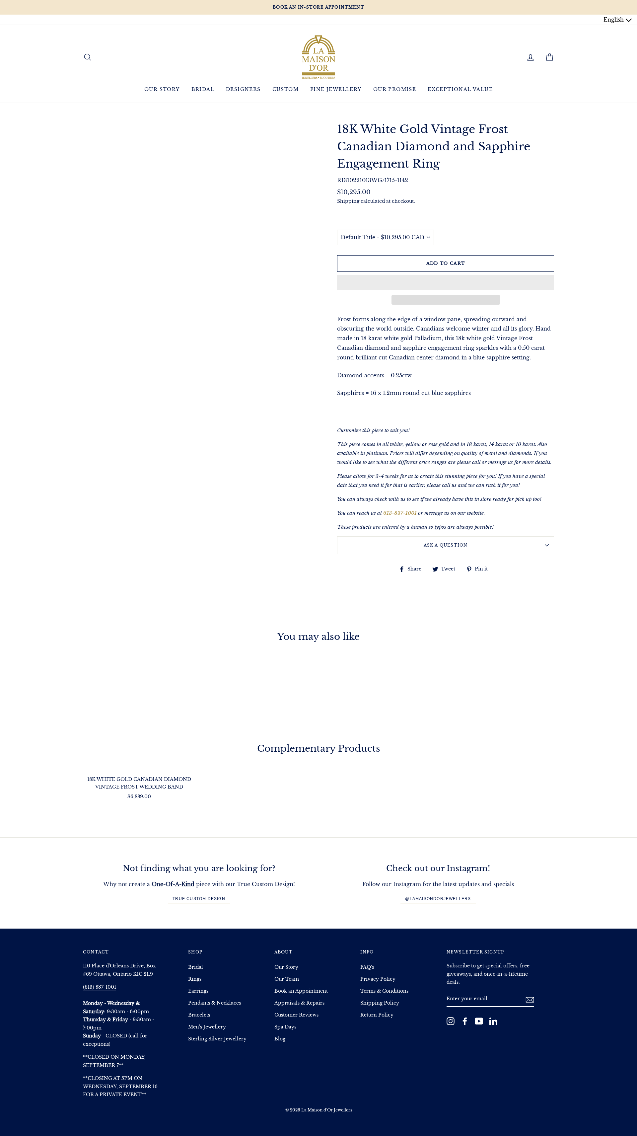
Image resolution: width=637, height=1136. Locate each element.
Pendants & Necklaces (214, 1003)
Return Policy (376, 1015)
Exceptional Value (460, 89)
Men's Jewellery (207, 1027)
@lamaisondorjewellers (438, 898)
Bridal (202, 89)
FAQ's (367, 967)
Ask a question (446, 545)
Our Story (162, 89)
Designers (243, 89)
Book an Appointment (301, 991)
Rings (194, 979)
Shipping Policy (379, 1003)
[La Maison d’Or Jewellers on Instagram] (451, 1021)
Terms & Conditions (384, 991)
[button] (445, 282)
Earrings (198, 991)
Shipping (348, 201)
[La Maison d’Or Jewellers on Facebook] (465, 1021)
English (614, 19)
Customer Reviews (296, 1015)
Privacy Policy (377, 979)
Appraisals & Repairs (299, 1003)
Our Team (286, 979)
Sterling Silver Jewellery (217, 1039)
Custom (285, 89)
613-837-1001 (400, 513)
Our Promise (394, 89)
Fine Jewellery (336, 89)
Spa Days (285, 1027)
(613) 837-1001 (99, 987)
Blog (279, 1039)
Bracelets (199, 1015)
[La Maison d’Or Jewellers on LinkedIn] (493, 1021)
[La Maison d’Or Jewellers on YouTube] (479, 1021)
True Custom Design (199, 898)
